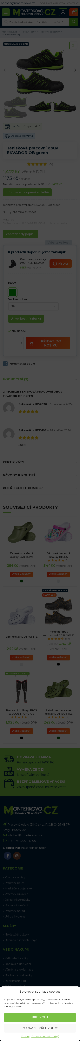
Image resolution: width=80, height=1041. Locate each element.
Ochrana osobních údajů (45, 1036)
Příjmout (40, 1017)
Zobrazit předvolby (40, 1028)
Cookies (25, 1036)
